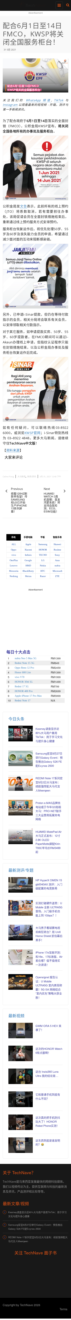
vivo (13, 555)
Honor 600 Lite (23, 672)
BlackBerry (28, 571)
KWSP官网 (32, 433)
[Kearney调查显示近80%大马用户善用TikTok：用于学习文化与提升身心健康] (20, 733)
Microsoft (57, 571)
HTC (42, 571)
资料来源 (13, 450)
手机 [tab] (13, 537)
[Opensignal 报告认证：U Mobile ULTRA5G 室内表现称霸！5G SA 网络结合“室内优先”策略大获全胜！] (20, 982)
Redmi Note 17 (22, 700)
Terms (63, 1309)
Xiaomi (28, 549)
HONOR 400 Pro (24, 691)
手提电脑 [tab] (28, 537)
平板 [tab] (42, 537)
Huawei (57, 544)
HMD (28, 565)
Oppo (13, 549)
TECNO (43, 555)
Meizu (28, 576)
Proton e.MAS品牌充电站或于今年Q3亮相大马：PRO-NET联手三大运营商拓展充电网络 (49, 811)
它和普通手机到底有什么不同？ (48, 1096)
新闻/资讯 (31, 476)
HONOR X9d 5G (24, 681)
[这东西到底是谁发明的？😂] (20, 1145)
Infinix (28, 555)
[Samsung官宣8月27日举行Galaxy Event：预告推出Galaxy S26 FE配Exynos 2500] (20, 758)
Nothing (14, 576)
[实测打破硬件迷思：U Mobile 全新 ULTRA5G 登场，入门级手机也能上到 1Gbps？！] (20, 908)
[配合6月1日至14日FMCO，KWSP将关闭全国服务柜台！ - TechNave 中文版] (34, 4)
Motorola (13, 571)
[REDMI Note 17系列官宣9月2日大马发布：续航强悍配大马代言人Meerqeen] (20, 783)
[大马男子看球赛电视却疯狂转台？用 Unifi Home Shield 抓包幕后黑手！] (20, 932)
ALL (13, 544)
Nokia (43, 565)
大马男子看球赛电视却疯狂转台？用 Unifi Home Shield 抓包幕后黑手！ (49, 934)
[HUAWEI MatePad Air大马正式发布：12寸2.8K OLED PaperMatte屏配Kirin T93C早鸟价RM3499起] (20, 836)
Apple (28, 544)
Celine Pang (8, 476)
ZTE (57, 576)
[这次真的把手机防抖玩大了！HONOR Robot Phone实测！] (20, 1122)
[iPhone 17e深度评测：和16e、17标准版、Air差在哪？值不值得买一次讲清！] (20, 957)
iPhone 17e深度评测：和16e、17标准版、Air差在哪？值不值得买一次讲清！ (49, 958)
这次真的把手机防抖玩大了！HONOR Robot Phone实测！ (48, 1121)
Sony (57, 555)
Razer (43, 576)
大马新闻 (21, 476)
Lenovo (13, 565)
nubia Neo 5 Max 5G (25, 658)
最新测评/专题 (20, 870)
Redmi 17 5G (22, 686)
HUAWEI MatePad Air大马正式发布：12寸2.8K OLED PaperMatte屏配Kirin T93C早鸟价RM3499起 (49, 842)
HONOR (43, 549)
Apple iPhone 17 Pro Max (28, 696)
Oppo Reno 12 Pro (24, 667)
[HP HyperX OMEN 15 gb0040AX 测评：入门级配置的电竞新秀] (20, 885)
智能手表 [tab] (57, 537)
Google (28, 560)
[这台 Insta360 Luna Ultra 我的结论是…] (20, 1076)
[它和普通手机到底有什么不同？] (20, 1099)
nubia (57, 565)
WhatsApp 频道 (38, 100)
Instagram (10, 105)
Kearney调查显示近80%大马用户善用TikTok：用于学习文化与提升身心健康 (49, 735)
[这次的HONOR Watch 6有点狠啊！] (20, 1053)
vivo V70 (19, 677)
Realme (57, 549)
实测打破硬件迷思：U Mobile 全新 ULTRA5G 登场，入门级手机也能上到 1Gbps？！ (49, 909)
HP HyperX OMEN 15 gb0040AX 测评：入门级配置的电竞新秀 (49, 884)
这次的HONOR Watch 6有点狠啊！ (49, 1051)
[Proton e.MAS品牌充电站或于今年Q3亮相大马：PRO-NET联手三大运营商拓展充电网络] (20, 807)
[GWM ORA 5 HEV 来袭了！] (20, 1030)
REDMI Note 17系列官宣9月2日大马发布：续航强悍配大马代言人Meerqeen (49, 784)
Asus (57, 560)
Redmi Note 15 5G (24, 663)
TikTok (58, 100)
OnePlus (14, 560)
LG (42, 560)
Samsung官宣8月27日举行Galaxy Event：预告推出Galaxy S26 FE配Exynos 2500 (49, 759)
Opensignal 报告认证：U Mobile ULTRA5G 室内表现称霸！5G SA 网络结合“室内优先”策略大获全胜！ (49, 987)
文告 (23, 206)
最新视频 (16, 1015)
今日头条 (16, 718)
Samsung (42, 544)
